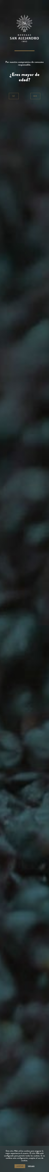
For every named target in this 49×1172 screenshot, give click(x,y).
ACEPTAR (19, 1166)
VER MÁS (31, 1166)
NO (35, 96)
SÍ (14, 96)
